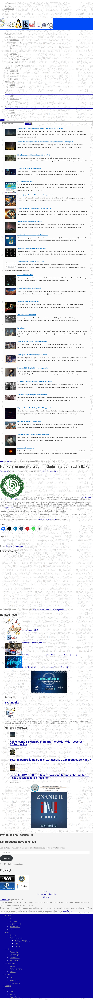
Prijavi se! (6, 858)
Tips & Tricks (15, 115)
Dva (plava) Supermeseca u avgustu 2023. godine (32, 235)
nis (10, 546)
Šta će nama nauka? (30, 630)
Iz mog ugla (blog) (22, 59)
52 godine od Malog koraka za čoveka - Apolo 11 (32, 341)
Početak (8, 34)
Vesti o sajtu (15, 45)
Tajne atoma (15, 101)
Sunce (12, 85)
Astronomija (10, 82)
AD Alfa (46, 891)
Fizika (7, 93)
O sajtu (8, 6)
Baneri (7, 11)
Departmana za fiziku (47, 519)
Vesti (7, 51)
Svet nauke (4, 471)
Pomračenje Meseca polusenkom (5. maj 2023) (31, 248)
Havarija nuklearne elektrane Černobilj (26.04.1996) (33, 155)
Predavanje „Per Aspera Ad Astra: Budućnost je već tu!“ (35, 195)
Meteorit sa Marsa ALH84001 (26, 315)
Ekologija (14, 71)
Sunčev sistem (16, 87)
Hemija (8, 104)
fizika (6, 546)
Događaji (13, 54)
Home (2, 461)
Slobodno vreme (16, 56)
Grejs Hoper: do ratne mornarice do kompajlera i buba (34, 381)
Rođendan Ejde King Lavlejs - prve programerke (32, 368)
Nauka (7, 68)
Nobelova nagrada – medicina (33, 642)
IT (5, 107)
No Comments (50, 471)
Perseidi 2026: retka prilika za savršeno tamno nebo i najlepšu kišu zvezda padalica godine (45, 142)
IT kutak (46, 897)
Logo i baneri (15, 42)
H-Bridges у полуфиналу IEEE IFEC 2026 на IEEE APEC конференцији (50, 654)
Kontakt (8, 3)
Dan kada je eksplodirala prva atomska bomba (32, 395)
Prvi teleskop (21, 328)
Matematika (14, 76)
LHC (11, 96)
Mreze (12, 113)
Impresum (9, 9)
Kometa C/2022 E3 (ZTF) (25, 275)
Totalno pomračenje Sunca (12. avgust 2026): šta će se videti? (50, 759)
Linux (12, 110)
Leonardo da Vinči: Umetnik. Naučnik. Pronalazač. (33, 434)
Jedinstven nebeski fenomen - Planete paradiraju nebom (34, 208)
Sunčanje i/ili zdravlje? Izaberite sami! (29, 421)
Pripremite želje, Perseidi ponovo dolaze (29, 222)
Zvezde (13, 90)
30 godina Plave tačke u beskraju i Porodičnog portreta (34, 408)
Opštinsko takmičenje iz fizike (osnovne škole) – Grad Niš (45, 667)
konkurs (16, 546)
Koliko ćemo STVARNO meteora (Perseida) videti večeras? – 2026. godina (48, 742)
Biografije (14, 79)
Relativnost (14, 99)
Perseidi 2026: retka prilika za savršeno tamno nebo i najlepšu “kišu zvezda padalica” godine (49, 776)
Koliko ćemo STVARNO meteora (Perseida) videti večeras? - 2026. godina (40, 128)
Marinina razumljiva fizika (46, 894)
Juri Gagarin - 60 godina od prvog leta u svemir (32, 355)
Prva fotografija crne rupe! (25, 448)
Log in (7, 14)
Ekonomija (14, 73)
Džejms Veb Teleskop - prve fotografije (29, 288)
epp (21, 546)
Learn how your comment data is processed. (49, 609)
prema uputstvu (6, 507)
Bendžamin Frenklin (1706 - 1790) (28, 301)
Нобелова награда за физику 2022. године (30, 261)
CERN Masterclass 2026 (25, 182)
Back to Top (67, 910)
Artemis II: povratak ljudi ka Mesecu (29, 168)
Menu (2, 120)
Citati (17, 62)
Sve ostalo (19, 65)
